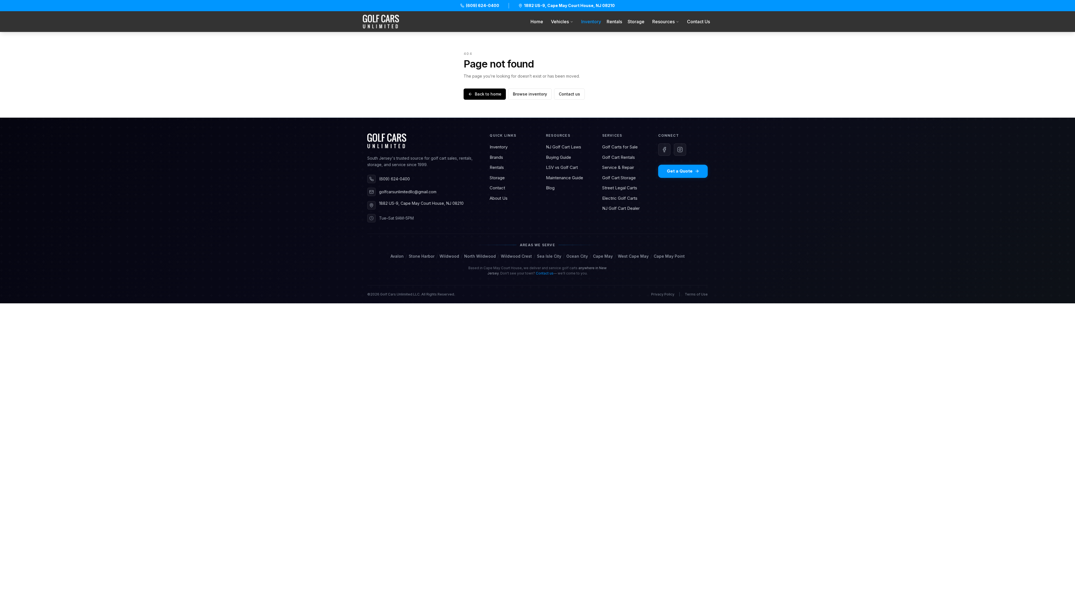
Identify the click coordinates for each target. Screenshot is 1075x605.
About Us (499, 198)
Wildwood (449, 256)
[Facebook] (664, 149)
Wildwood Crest (516, 256)
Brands (496, 157)
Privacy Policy (662, 294)
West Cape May (633, 256)
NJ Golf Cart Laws (563, 147)
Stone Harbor (421, 256)
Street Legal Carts (619, 187)
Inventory (591, 21)
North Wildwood (480, 256)
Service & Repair (618, 167)
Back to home (488, 94)
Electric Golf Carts (619, 198)
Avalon (397, 256)
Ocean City (577, 256)
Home (537, 21)
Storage (636, 21)
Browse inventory (530, 94)
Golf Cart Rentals (618, 157)
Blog (550, 187)
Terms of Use (696, 294)
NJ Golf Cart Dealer (621, 208)
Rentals (614, 21)
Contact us (569, 94)
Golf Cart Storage (619, 177)
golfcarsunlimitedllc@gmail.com (407, 191)
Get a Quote (680, 171)
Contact (497, 187)
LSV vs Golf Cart (562, 167)
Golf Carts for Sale (620, 147)
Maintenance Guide (564, 177)
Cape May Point (669, 256)
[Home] (381, 22)
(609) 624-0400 (394, 178)
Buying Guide (558, 157)
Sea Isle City (549, 256)
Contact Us (698, 21)
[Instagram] (680, 149)
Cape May (603, 256)
